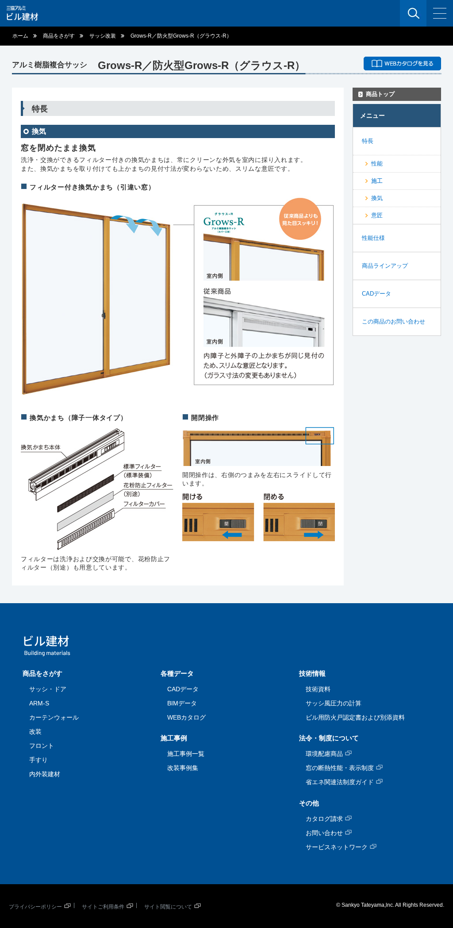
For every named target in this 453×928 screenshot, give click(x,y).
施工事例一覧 (185, 753)
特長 (367, 141)
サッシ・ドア (47, 689)
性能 (377, 163)
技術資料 (318, 689)
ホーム (20, 36)
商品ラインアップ (385, 265)
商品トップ (380, 94)
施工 (377, 180)
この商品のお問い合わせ (393, 321)
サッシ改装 (102, 36)
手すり (38, 759)
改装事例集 (182, 767)
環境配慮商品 (324, 753)
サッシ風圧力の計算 (333, 703)
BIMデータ (182, 703)
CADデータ (376, 293)
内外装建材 (44, 774)
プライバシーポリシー (35, 907)
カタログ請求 (324, 818)
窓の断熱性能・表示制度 (340, 767)
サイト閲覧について (168, 907)
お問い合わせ (324, 832)
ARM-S (39, 703)
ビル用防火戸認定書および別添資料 (355, 717)
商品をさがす (59, 36)
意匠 (377, 215)
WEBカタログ (186, 717)
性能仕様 (373, 238)
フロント (41, 745)
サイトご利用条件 (103, 907)
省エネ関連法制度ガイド (340, 782)
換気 (377, 198)
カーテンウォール (54, 717)
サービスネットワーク (337, 847)
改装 (35, 731)
